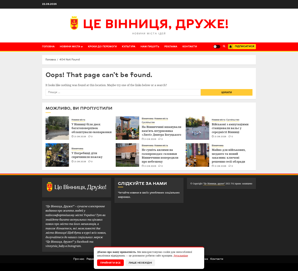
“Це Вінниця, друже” (214, 183)
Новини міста (70, 46)
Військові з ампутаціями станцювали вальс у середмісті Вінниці (230, 128)
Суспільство (148, 122)
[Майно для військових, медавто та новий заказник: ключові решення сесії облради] (197, 155)
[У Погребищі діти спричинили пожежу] (57, 155)
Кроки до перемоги (102, 46)
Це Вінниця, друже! (156, 25)
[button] (224, 46)
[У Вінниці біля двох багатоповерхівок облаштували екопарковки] (57, 128)
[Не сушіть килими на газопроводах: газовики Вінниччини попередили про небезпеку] (127, 155)
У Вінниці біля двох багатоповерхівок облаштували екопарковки (92, 128)
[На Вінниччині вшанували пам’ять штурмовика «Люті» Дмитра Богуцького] (127, 128)
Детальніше (180, 255)
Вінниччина (147, 118)
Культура (128, 46)
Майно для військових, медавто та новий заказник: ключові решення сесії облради (229, 155)
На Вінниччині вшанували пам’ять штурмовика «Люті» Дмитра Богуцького (161, 131)
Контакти (189, 46)
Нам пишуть (150, 46)
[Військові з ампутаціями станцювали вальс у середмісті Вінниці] (197, 128)
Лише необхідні (140, 263)
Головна (48, 46)
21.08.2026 (80, 137)
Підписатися (244, 46)
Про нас (78, 259)
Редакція (92, 259)
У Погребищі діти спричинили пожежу (87, 155)
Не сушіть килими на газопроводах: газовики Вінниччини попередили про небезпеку (160, 155)
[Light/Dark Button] (216, 46)
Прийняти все (110, 263)
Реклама (170, 46)
